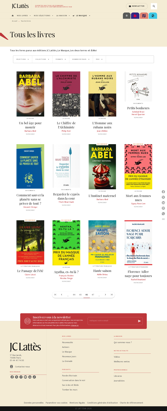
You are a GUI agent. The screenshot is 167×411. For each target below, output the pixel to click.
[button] (137, 6)
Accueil (14, 21)
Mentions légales (77, 403)
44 (74, 295)
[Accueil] (21, 6)
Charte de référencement (131, 403)
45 (80, 295)
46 (86, 295)
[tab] (12, 16)
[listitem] (12, 377)
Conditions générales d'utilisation (102, 403)
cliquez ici (74, 325)
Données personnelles (34, 403)
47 (93, 295)
